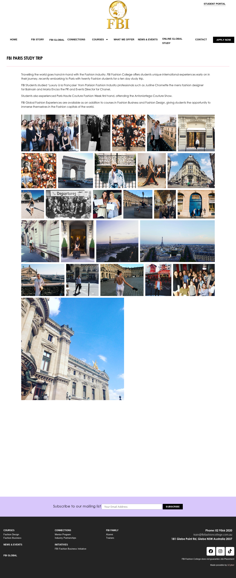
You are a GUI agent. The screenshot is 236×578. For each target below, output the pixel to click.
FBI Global (56, 39)
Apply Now (223, 39)
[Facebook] (211, 551)
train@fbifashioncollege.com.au (212, 534)
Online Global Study (172, 40)
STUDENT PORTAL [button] (215, 3)
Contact (201, 39)
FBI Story (37, 39)
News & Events (148, 39)
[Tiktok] (230, 551)
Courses (98, 39)
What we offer (124, 39)
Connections (76, 39)
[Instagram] (220, 551)
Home (13, 39)
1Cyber (230, 565)
